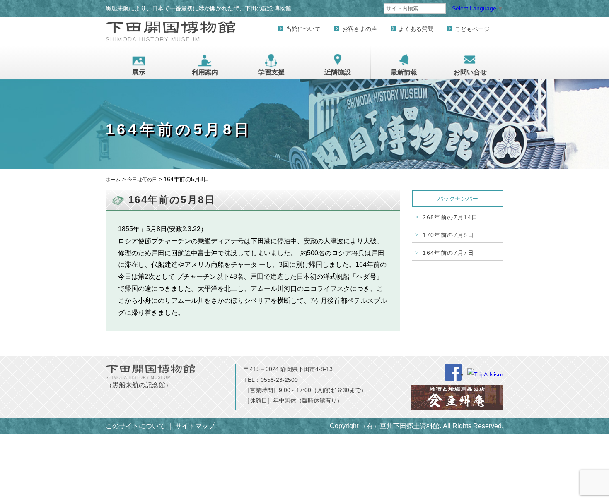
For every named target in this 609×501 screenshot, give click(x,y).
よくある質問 (416, 29)
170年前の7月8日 (448, 235)
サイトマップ (195, 425)
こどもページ (472, 29)
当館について (303, 29)
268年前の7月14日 (450, 217)
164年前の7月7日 (448, 252)
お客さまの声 (359, 29)
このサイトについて (135, 425)
